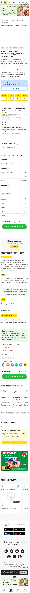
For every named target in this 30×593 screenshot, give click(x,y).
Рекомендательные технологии (13, 566)
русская (4, 124)
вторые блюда (10, 412)
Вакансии (22, 564)
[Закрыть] (27, 565)
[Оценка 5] (13, 358)
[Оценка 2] (5, 358)
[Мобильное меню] (1, 2)
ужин (2, 412)
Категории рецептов (14, 568)
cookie (3, 573)
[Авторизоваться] (26, 2)
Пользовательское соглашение (11, 564)
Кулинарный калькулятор (8, 143)
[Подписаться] (18, 486)
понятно (23, 572)
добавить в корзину (15, 226)
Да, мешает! (14, 246)
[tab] (4, 590)
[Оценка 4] (10, 358)
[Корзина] (23, 2)
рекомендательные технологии (10, 572)
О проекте (6, 562)
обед (17, 412)
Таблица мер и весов (7, 147)
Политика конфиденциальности (18, 562)
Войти (14, 442)
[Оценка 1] (3, 358)
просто (23, 412)
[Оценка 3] (8, 358)
